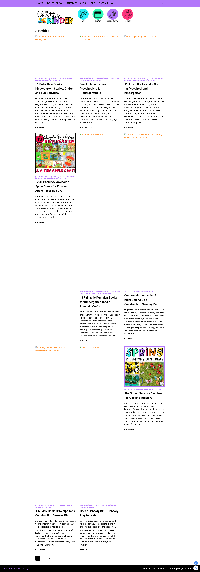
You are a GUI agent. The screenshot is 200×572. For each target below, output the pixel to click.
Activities (39, 78)
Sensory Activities (146, 292)
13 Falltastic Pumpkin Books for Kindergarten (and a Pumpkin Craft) (98, 302)
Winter (61, 80)
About (50, 3)
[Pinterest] (163, 3)
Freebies (71, 3)
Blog (62, 78)
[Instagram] (158, 3)
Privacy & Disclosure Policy (16, 568)
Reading (38, 80)
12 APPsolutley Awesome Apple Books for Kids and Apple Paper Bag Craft (52, 186)
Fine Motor (114, 78)
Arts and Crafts (51, 78)
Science (53, 505)
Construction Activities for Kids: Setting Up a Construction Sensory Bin (141, 300)
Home (40, 3)
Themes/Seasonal (50, 80)
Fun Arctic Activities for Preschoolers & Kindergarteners (95, 88)
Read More (41, 127)
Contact (102, 3)
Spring (158, 389)
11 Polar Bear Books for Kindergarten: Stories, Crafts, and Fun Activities (54, 88)
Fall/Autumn (159, 78)
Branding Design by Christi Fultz (183, 568)
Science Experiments (66, 505)
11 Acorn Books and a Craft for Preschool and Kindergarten (142, 88)
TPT (93, 3)
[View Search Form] (112, 3)
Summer (114, 505)
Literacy (68, 78)
